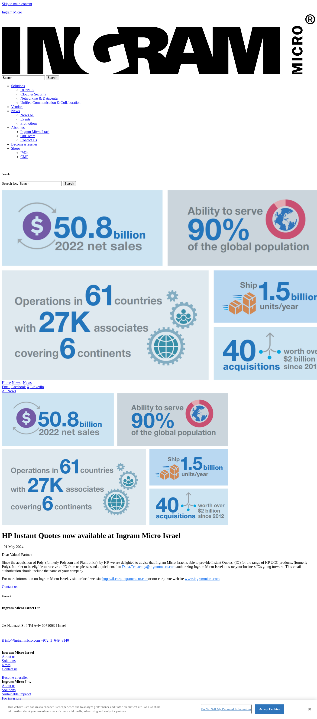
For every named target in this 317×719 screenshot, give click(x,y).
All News (9, 391)
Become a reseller (24, 144)
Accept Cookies (269, 709)
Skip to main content (17, 4)
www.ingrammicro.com (202, 579)
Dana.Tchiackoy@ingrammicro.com (148, 567)
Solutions (18, 86)
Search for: (10, 183)
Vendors (17, 107)
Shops (15, 148)
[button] (158, 8)
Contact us (9, 587)
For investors (11, 698)
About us (18, 128)
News (15, 111)
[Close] (309, 709)
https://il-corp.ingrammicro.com (125, 579)
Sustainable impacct (16, 694)
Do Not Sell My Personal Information (226, 709)
